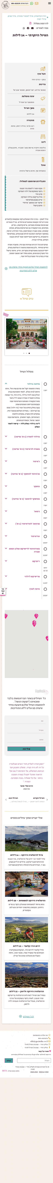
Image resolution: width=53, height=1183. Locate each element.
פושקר (37, 486)
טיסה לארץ (34, 588)
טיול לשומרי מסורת (25, 15)
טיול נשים (12, 15)
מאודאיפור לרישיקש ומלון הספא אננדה (24, 550)
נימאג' (37, 511)
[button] (49, 3)
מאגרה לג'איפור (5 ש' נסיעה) (26, 449)
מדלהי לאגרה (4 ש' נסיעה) (27, 436)
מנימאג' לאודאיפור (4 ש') (27, 523)
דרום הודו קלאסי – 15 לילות (26, 946)
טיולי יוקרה (41, 18)
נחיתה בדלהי (33, 384)
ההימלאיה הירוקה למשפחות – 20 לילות (26, 900)
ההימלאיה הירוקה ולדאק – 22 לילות (26, 991)
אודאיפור (35, 536)
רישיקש (36, 561)
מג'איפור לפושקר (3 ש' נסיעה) (25, 473)
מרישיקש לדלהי (32, 576)
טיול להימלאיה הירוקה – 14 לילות (26, 855)
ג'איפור (36, 461)
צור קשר (2, 590)
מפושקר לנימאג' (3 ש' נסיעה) (26, 498)
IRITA (4, 1071)
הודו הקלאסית (40, 15)
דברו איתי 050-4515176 (19, 3)
